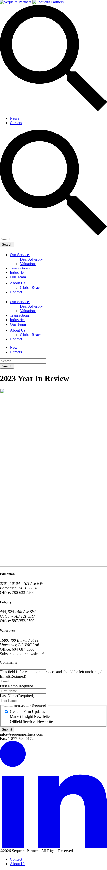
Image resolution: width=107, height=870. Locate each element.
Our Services (20, 255)
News (14, 118)
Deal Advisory (31, 259)
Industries (17, 272)
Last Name (17, 696)
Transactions (20, 268)
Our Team (18, 277)
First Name (17, 686)
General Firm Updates (27, 711)
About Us (17, 283)
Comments (8, 662)
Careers (16, 123)
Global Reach (31, 287)
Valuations (28, 264)
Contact (16, 292)
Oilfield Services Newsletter (32, 721)
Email (13, 676)
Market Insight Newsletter (30, 716)
